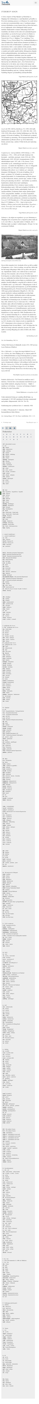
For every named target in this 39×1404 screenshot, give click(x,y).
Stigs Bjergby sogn (31, 422)
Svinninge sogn (7, 422)
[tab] (3, 428)
